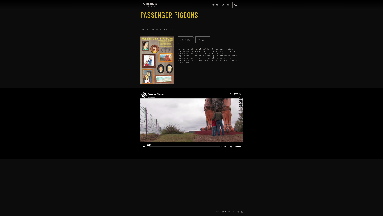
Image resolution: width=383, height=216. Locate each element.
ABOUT (215, 5)
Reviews (169, 30)
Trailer (156, 30)
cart (219, 212)
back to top (233, 212)
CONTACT (226, 5)
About (145, 30)
